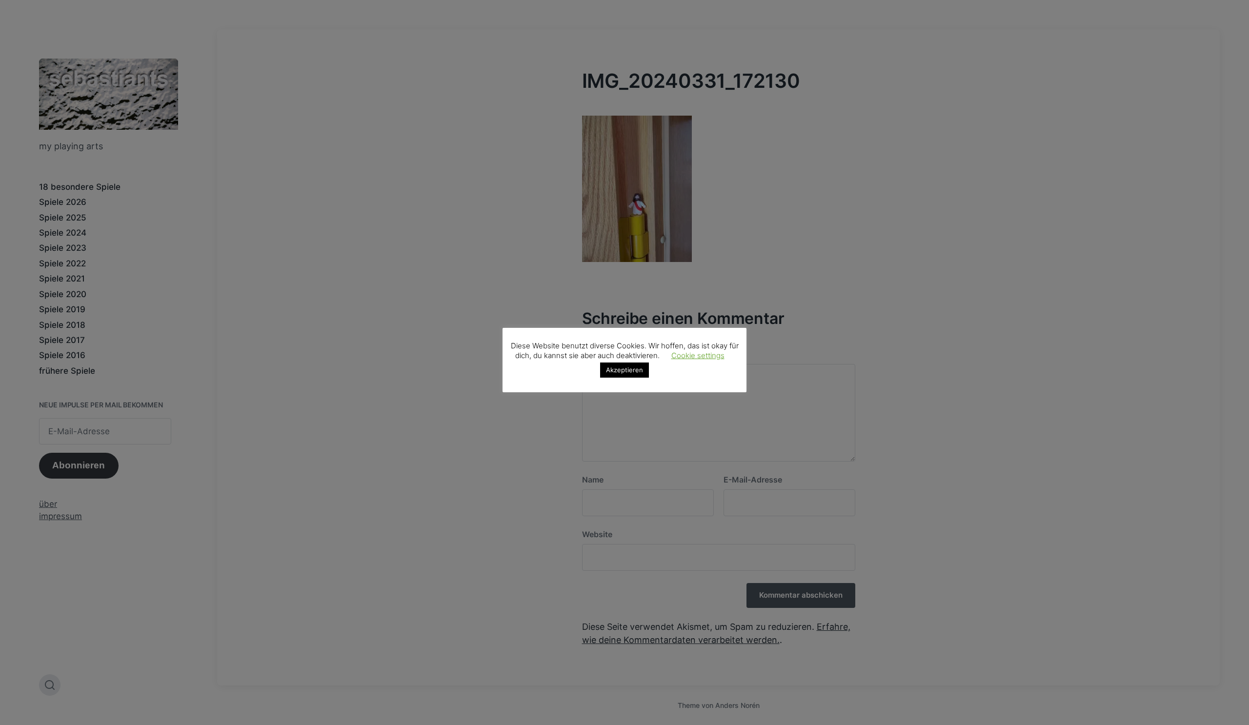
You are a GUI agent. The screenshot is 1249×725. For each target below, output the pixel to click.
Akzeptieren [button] (624, 370)
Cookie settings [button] (698, 355)
